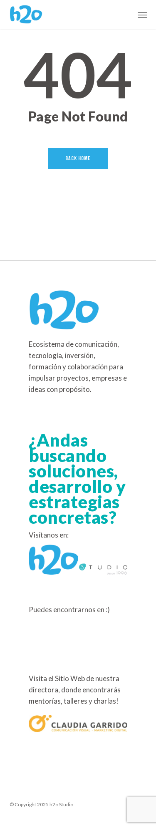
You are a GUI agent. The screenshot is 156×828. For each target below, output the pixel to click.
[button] (142, 14)
